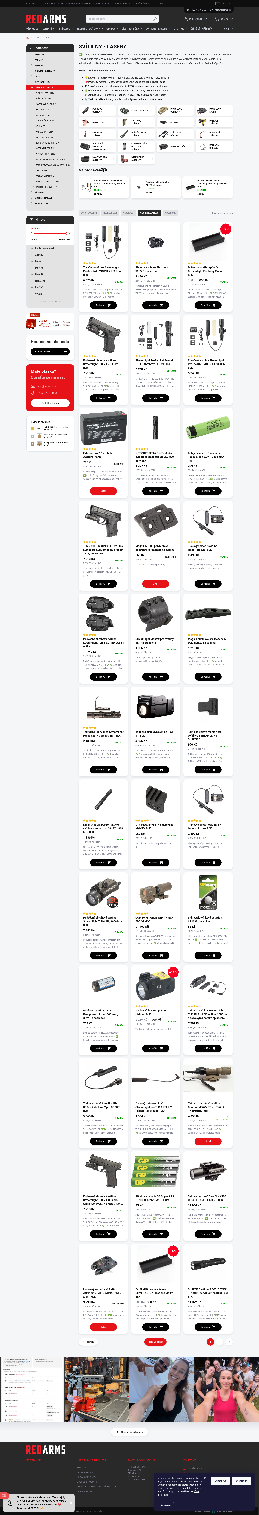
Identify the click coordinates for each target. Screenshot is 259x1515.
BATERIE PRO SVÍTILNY (46, 187)
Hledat (155, 19)
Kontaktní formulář (50, 403)
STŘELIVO (40, 65)
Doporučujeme (89, 213)
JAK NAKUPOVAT (48, 3)
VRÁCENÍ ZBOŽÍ (84, 1491)
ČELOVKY (40, 126)
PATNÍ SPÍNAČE (42, 170)
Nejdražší (128, 213)
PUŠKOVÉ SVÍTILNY (44, 93)
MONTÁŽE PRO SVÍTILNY (47, 181)
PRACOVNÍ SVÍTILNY (45, 154)
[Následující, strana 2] (219, 1342)
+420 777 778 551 (48, 392)
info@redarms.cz (47, 386)
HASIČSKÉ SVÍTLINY (44, 137)
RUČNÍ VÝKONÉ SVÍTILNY (47, 143)
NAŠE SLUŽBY (41, 203)
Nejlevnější (110, 213)
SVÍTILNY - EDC (42, 115)
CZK (223, 3)
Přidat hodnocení (42, 351)
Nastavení (165, 1505)
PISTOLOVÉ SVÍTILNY (45, 104)
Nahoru (90, 1342)
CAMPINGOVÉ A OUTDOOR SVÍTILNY (52, 165)
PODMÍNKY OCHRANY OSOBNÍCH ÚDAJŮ (130, 3)
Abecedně (170, 213)
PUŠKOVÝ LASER (43, 98)
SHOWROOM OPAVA (70, 3)
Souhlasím (241, 1480)
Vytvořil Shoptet (202, 1511)
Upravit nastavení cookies (92, 1511)
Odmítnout (220, 1480)
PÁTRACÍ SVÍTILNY (44, 132)
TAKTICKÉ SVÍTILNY (44, 120)
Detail (103, 491)
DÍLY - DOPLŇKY (42, 82)
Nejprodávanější (149, 213)
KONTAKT (31, 3)
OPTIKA (38, 76)
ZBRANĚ (39, 60)
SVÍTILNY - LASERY (44, 87)
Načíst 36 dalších (155, 1342)
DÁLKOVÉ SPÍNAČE (44, 176)
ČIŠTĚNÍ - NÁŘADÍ (43, 198)
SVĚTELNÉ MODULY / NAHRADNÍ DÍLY (53, 159)
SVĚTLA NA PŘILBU (44, 148)
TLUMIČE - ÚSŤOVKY (45, 71)
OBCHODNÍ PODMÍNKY (95, 3)
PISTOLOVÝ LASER (44, 110)
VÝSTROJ (39, 192)
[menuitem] (33, 28)
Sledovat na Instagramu (132, 1432)
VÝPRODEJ (40, 54)
